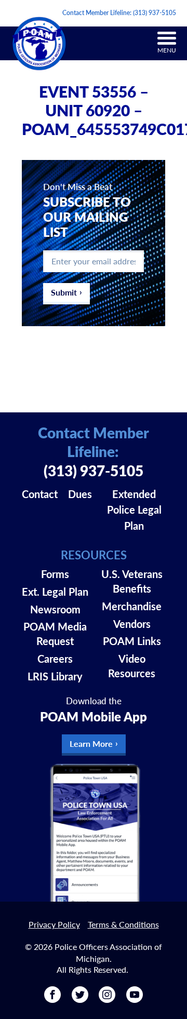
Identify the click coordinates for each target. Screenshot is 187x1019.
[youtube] (134, 999)
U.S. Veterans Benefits (132, 581)
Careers (55, 658)
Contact (40, 494)
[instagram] (107, 999)
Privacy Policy (54, 924)
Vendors (132, 623)
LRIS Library (55, 676)
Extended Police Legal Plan (134, 510)
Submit (64, 292)
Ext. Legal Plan (55, 591)
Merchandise (132, 606)
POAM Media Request (55, 633)
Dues (80, 494)
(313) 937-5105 (154, 12)
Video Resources (131, 665)
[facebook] (52, 999)
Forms (55, 574)
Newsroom (55, 609)
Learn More (91, 743)
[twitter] (80, 999)
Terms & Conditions (123, 924)
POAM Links (132, 641)
